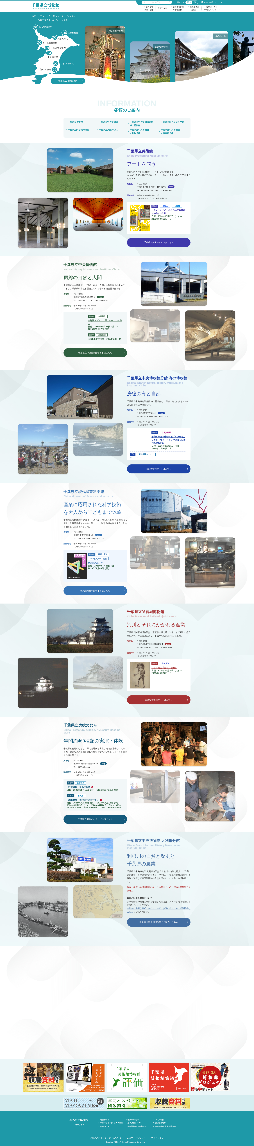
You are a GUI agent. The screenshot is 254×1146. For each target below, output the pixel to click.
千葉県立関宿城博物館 (78, 130)
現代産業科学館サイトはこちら (95, 590)
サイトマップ (157, 1138)
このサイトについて (136, 1138)
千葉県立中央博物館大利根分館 (139, 131)
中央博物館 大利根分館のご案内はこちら (158, 922)
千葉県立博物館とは (67, 81)
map (171, 187)
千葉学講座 (162, 8)
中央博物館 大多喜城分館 (165, 1126)
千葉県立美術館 (75, 122)
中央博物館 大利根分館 (137, 1126)
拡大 (195, 2)
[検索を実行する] (170, 2)
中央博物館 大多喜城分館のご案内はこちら (95, 1045)
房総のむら (104, 1126)
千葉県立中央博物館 (108, 122)
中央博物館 (159, 1120)
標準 (189, 2)
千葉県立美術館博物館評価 (177, 8)
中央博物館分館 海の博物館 (111, 1123)
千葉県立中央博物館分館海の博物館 (141, 123)
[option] (111, 55)
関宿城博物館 (160, 1123)
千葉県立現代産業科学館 (172, 122)
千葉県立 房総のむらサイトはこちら (95, 819)
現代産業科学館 (134, 1123)
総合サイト (79, 1124)
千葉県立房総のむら (108, 130)
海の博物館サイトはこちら (158, 469)
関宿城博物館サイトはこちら (159, 700)
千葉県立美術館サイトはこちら (159, 242)
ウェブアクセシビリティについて (105, 1138)
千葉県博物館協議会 (193, 8)
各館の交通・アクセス (213, 2)
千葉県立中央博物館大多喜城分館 (170, 131)
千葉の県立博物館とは (148, 8)
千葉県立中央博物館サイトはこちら (95, 352)
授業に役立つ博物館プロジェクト (211, 8)
